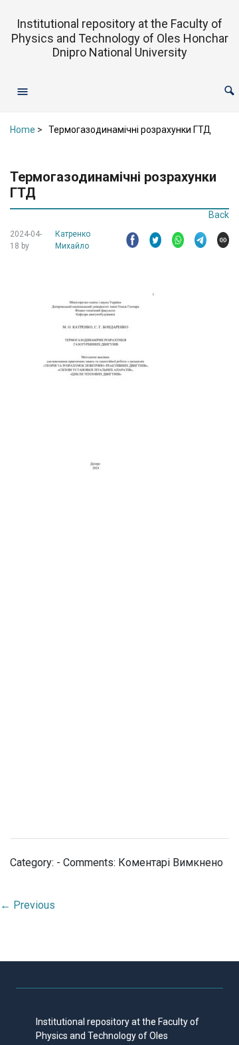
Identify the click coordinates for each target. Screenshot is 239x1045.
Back (218, 214)
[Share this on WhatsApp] (172, 240)
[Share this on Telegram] (195, 240)
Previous (27, 905)
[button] (229, 91)
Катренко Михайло (72, 240)
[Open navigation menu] (23, 91)
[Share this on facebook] (127, 240)
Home (22, 129)
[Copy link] (217, 240)
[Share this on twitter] (150, 240)
